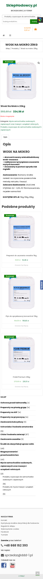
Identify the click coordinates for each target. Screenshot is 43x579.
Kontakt (4, 520)
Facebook (5, 532)
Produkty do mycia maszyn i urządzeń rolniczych (18, 488)
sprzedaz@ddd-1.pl (18, 555)
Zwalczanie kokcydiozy (11, 422)
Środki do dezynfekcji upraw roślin (17, 444)
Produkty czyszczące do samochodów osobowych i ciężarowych (18, 478)
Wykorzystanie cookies (10, 529)
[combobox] (21, 16)
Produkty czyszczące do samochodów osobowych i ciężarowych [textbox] (22, 16)
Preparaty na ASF (8, 412)
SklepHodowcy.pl (21, 5)
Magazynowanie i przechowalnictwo (9, 453)
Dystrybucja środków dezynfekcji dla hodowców (20, 523)
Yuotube (4, 535)
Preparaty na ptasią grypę (13, 407)
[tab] (5, 137)
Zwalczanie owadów (10, 439)
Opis (5, 137)
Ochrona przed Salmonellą (13, 402)
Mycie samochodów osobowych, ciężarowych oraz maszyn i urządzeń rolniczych (16, 466)
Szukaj (34, 21)
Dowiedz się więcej (21, 265)
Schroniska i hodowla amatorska (16, 426)
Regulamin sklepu (8, 526)
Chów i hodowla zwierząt (12, 434)
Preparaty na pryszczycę (12, 417)
